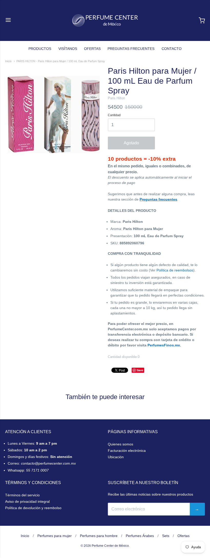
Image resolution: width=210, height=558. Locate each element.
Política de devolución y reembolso (33, 508)
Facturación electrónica (127, 450)
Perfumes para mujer (54, 536)
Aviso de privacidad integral (27, 501)
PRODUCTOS (39, 49)
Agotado (131, 143)
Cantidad (114, 115)
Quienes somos (120, 444)
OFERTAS (92, 49)
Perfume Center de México (110, 546)
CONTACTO (172, 49)
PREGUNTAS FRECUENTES (131, 49)
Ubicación (116, 457)
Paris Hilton (116, 98)
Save (140, 370)
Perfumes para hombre (99, 536)
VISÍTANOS (67, 49)
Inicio (8, 61)
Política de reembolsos (174, 270)
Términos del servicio (22, 495)
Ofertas (183, 536)
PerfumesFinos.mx (164, 345)
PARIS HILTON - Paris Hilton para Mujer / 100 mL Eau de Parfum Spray (60, 61)
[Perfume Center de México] (105, 20)
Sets (165, 536)
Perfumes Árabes (140, 536)
